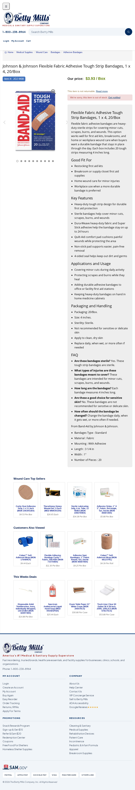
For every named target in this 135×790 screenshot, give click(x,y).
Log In (6, 41)
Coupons (8, 741)
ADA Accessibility (79, 703)
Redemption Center (14, 737)
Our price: (75, 78)
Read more (102, 91)
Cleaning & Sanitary (80, 725)
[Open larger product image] (35, 120)
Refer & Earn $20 (12, 733)
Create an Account (13, 687)
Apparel (73, 749)
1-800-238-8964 (14, 31)
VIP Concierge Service (81, 695)
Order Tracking (11, 703)
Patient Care (76, 737)
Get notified (114, 97)
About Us (74, 683)
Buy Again (8, 695)
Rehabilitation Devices (81, 733)
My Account (17, 41)
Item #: (8, 78)
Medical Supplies (78, 729)
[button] (5, 124)
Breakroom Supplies (80, 753)
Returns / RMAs (11, 707)
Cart (28, 41)
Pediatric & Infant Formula (83, 745)
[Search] (128, 31)
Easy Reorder (10, 699)
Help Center (76, 687)
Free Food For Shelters (15, 745)
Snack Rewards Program (16, 725)
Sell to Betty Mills (78, 699)
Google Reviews (83, 707)
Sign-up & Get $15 (13, 729)
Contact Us (75, 691)
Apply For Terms (12, 710)
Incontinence (76, 741)
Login (6, 683)
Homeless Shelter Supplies (17, 749)
